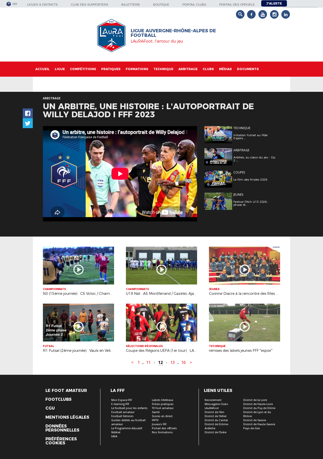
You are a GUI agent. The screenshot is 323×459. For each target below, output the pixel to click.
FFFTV (155, 420)
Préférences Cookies (61, 441)
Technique (163, 69)
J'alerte (274, 3)
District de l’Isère (215, 432)
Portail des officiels (237, 4)
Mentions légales (67, 417)
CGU (50, 408)
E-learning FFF (120, 404)
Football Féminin (122, 416)
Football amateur (122, 412)
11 (148, 362)
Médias (225, 69)
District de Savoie (254, 420)
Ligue (60, 69)
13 (172, 362)
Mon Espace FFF (121, 400)
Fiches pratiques (163, 404)
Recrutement (213, 400)
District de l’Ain (214, 412)
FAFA (114, 436)
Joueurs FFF (159, 424)
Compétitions (83, 69)
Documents (248, 69)
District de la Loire (255, 400)
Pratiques (111, 69)
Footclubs (58, 399)
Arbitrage (188, 69)
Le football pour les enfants (129, 408)
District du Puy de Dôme (259, 408)
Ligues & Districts (42, 4)
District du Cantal (216, 420)
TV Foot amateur (163, 408)
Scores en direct (162, 416)
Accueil (42, 69)
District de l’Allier (216, 416)
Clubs (208, 69)
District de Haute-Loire (258, 404)
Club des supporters (89, 4)
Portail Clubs (194, 4)
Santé (155, 412)
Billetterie (130, 4)
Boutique (161, 4)
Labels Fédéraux (162, 400)
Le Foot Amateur (66, 391)
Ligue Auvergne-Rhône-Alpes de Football (173, 33)
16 (183, 362)
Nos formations (162, 432)
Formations (137, 69)
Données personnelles (62, 428)
